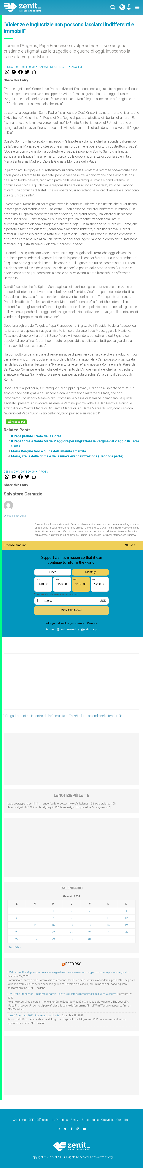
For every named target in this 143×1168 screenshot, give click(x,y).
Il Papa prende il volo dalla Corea (36, 436)
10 (89, 917)
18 (108, 924)
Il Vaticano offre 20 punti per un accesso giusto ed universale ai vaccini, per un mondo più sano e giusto (67, 972)
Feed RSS (73, 964)
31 (89, 939)
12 (126, 917)
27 (16, 939)
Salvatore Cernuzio (53, 66)
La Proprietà (60, 1120)
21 (35, 931)
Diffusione (42, 1120)
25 (108, 931)
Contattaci (123, 1120)
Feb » (17, 947)
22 (53, 931)
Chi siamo (19, 1120)
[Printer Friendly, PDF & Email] (16, 421)
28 (35, 939)
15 (53, 924)
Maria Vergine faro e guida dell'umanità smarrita (48, 451)
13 (16, 924)
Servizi (75, 1120)
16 (71, 924)
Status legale (90, 1120)
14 (35, 924)
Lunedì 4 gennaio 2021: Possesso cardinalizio (34, 1015)
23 (71, 931)
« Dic (10, 947)
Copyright (107, 1120)
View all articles (15, 516)
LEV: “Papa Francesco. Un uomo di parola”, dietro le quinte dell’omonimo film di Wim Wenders (61, 993)
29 (53, 939)
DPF (31, 1120)
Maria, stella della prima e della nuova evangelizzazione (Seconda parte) (67, 456)
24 (89, 931)
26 (126, 931)
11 (108, 917)
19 (126, 924)
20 (16, 931)
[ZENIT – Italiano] (40, 7)
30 (71, 939)
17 (89, 924)
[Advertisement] (71, 685)
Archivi (77, 66)
